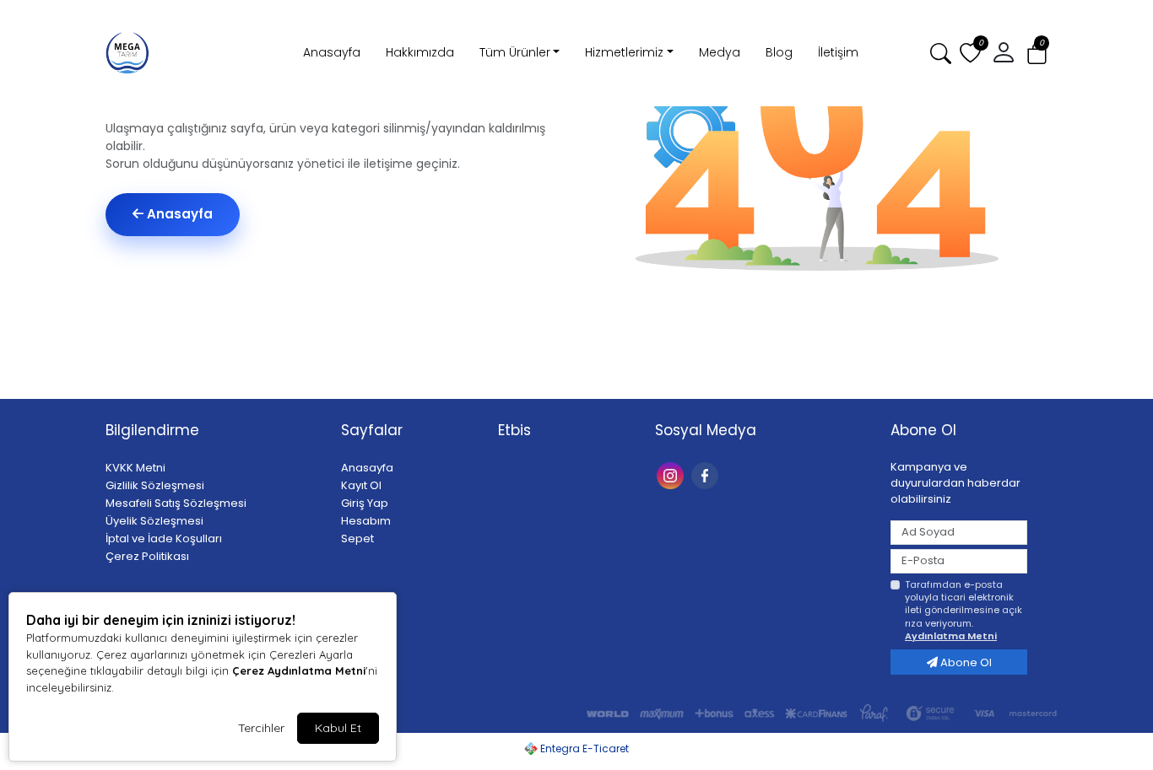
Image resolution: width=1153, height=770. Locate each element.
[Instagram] (672, 474)
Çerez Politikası (147, 556)
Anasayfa (331, 52)
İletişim (838, 52)
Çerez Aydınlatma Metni (298, 670)
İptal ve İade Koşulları (164, 538)
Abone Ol (965, 662)
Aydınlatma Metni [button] (951, 636)
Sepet (357, 538)
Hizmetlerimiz (624, 52)
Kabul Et (338, 727)
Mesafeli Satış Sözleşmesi (176, 503)
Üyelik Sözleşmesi (154, 521)
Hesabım (366, 521)
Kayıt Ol (361, 485)
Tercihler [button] (261, 727)
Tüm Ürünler (514, 52)
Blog (779, 52)
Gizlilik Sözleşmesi (155, 485)
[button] (1036, 53)
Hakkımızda (420, 52)
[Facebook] (707, 474)
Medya (719, 52)
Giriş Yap (364, 503)
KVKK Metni (135, 468)
